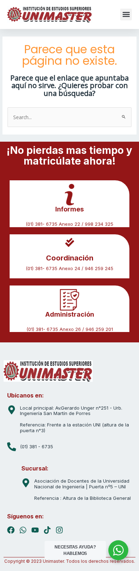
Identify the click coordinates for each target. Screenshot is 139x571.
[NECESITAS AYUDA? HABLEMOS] (118, 550)
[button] (126, 14)
